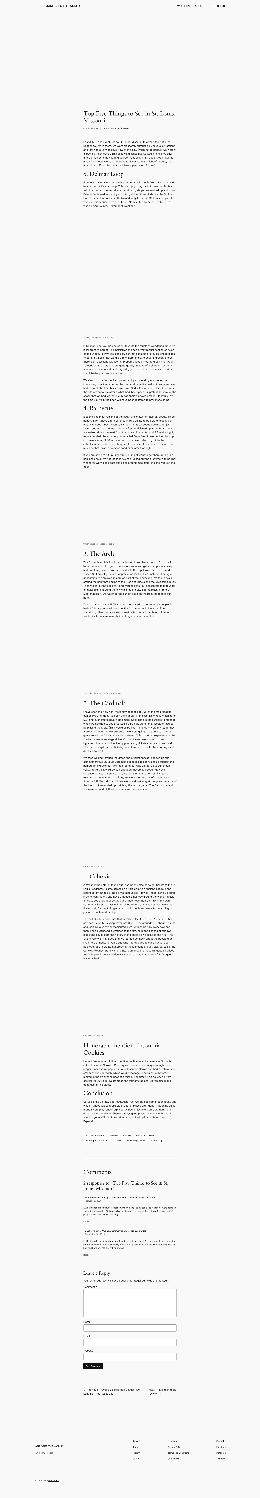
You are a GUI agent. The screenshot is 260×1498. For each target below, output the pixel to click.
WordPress (53, 1480)
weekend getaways (136, 1140)
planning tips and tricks (96, 1140)
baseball (114, 1135)
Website (88, 1350)
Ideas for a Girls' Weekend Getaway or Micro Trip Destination (116, 1231)
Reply (86, 1221)
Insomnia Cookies (102, 1065)
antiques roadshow (94, 1135)
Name (87, 1321)
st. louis (117, 1140)
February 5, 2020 (93, 1200)
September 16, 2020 (95, 1234)
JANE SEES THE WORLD (63, 6)
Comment (90, 1286)
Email (86, 1336)
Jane (104, 128)
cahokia (127, 1135)
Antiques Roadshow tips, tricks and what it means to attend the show (120, 1197)
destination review (145, 1135)
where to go (157, 1140)
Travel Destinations (119, 128)
